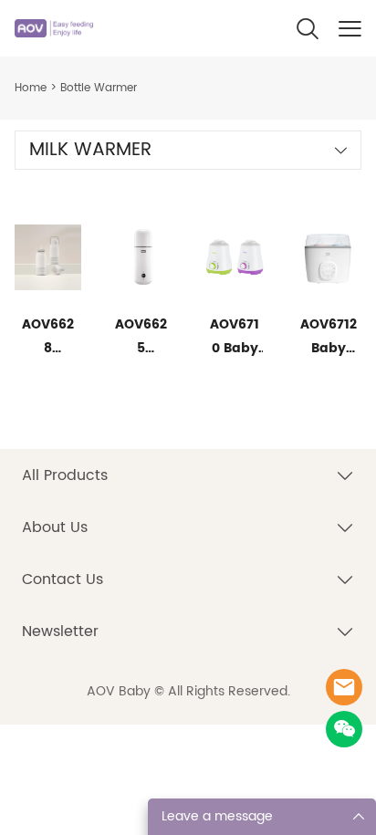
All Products (65, 475)
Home (31, 88)
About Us (55, 527)
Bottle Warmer (98, 88)
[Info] (344, 687)
